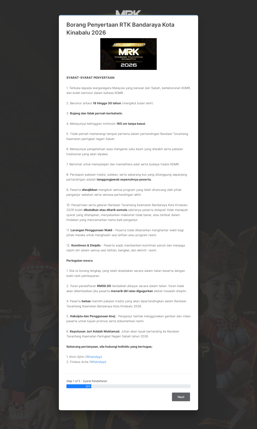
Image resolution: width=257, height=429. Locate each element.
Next (181, 397)
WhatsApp (93, 357)
